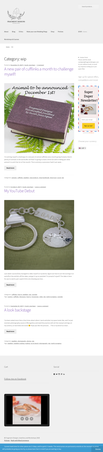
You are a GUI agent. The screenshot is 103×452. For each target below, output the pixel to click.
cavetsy (10, 297)
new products (34, 178)
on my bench (35, 343)
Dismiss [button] (98, 449)
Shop (52, 32)
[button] (22, 419)
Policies (60, 32)
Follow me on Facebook (15, 378)
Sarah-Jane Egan (29, 65)
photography (22, 341)
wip (63, 178)
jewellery (26, 178)
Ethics (21, 32)
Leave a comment (40, 187)
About (6, 32)
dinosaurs (22, 297)
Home (8, 47)
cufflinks (20, 178)
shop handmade (44, 178)
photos (29, 341)
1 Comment (40, 65)
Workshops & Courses (11, 39)
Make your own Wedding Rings (37, 32)
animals (14, 178)
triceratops (35, 297)
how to (20, 294)
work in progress (51, 297)
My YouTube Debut (19, 190)
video (41, 297)
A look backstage (17, 310)
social (59, 178)
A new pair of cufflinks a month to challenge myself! (38, 71)
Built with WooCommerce (20, 440)
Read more (10, 168)
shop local (53, 178)
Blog (13, 32)
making (27, 343)
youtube (34, 294)
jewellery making (19, 343)
